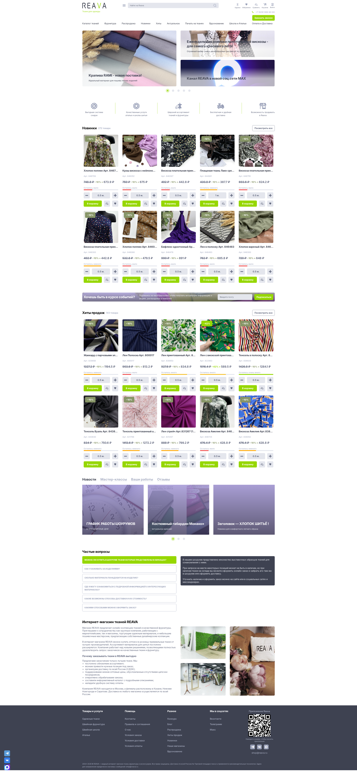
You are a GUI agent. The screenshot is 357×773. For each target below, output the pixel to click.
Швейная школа (91, 729)
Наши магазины (176, 746)
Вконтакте (215, 718)
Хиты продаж (174, 735)
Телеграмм (216, 724)
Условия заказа (133, 735)
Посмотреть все (263, 128)
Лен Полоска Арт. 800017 (138, 355)
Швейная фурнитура (93, 724)
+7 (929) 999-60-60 (265, 12)
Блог (169, 724)
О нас (128, 729)
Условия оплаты (133, 746)
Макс (213, 729)
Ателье (86, 735)
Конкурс (172, 718)
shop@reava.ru (259, 752)
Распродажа (174, 729)
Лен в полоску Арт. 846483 (217, 246)
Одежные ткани (91, 718)
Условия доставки (135, 740)
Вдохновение (174, 751)
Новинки (172, 740)
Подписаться (263, 297)
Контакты (130, 718)
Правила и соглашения (137, 724)
